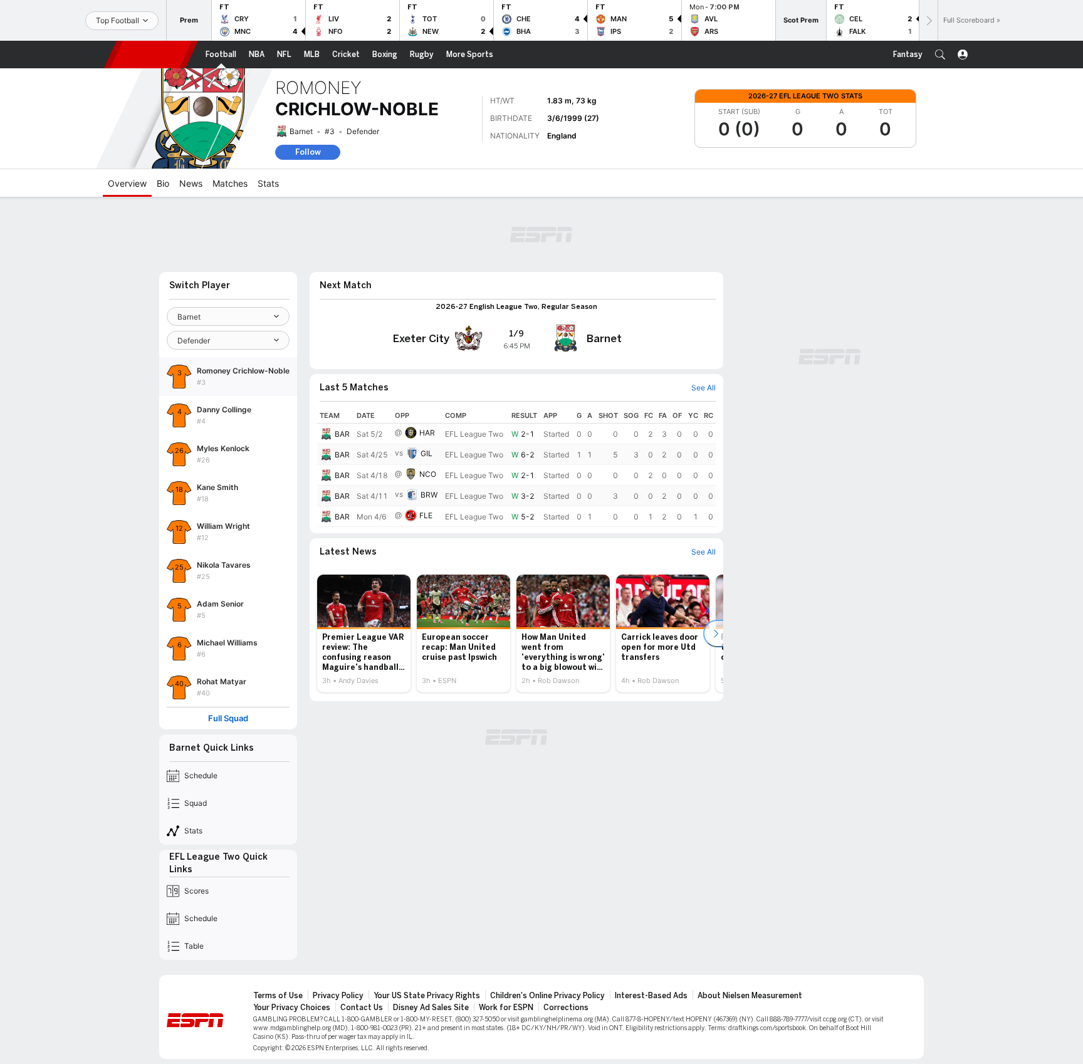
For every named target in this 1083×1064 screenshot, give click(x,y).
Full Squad (228, 718)
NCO (427, 474)
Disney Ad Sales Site (431, 1007)
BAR (342, 434)
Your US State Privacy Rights (427, 995)
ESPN (151, 54)
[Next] (928, 20)
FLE (425, 515)
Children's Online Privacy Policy (547, 995)
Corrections (566, 1007)
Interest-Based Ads (651, 995)
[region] (516, 467)
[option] (364, 633)
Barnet (301, 131)
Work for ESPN (506, 1007)
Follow (308, 152)
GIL (426, 453)
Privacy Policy (338, 995)
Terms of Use (278, 995)
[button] (940, 55)
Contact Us (361, 1007)
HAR (427, 432)
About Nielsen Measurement (750, 995)
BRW (429, 494)
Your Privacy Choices (291, 1007)
